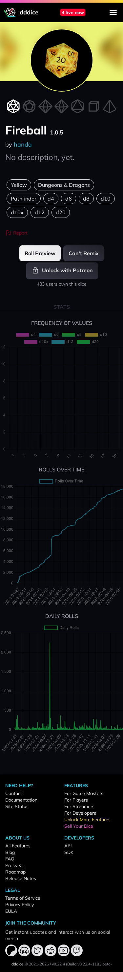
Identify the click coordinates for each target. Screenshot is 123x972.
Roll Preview (40, 253)
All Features (18, 846)
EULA (11, 911)
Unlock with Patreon (67, 270)
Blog (10, 852)
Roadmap (15, 872)
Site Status (17, 806)
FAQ (9, 859)
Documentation (21, 800)
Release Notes (20, 878)
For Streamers (79, 806)
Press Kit (14, 865)
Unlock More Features (87, 819)
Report (20, 233)
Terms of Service (22, 898)
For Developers (80, 813)
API (68, 846)
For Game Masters (83, 793)
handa (23, 144)
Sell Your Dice (78, 826)
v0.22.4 (58, 964)
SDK (68, 852)
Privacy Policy (19, 905)
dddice (17, 964)
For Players (76, 800)
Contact (13, 793)
